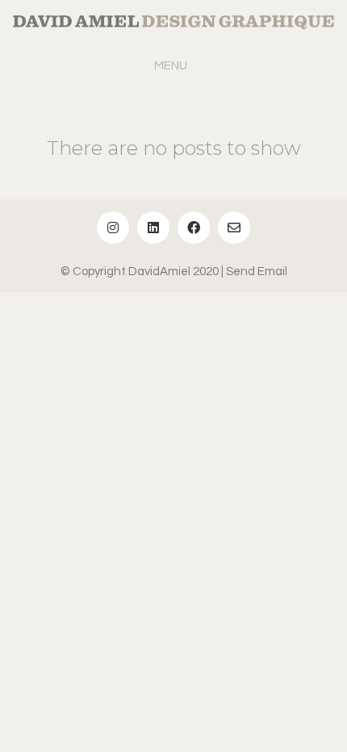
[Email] (234, 227)
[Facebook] (194, 227)
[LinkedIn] (153, 227)
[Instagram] (113, 227)
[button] (174, 66)
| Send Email (254, 271)
